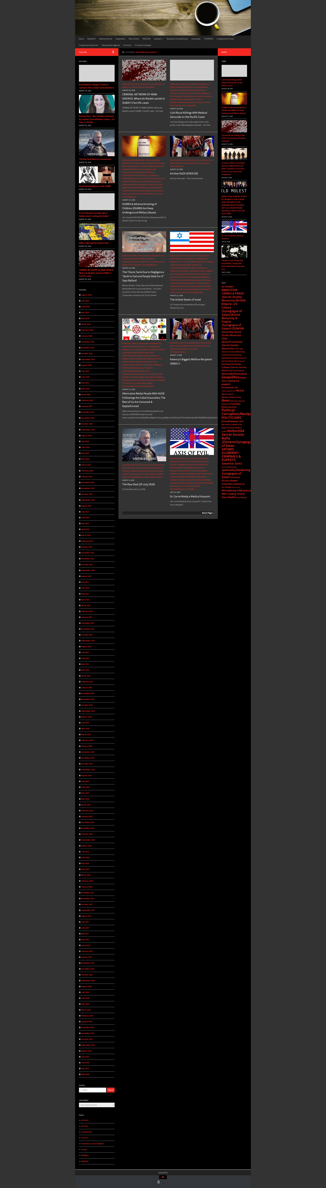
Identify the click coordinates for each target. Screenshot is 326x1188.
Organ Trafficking (146, 87)
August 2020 (86, 717)
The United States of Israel (185, 299)
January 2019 (86, 816)
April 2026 (85, 318)
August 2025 (86, 365)
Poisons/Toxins (176, 477)
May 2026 (85, 312)
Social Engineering (229, 467)
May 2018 (85, 863)
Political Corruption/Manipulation (137, 471)
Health (195, 471)
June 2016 (85, 998)
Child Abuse (146, 169)
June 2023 (85, 517)
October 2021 (87, 635)
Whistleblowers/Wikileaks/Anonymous (242, 490)
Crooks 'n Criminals (149, 175)
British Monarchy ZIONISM (202, 262)
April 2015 (85, 1074)
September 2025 (88, 359)
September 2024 (88, 429)
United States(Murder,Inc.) (145, 194)
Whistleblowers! (147, 386)
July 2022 (85, 582)
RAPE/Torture (176, 105)
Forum (84, 1149)
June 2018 (85, 857)
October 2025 (87, 353)
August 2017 (86, 916)
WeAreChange (236, 487)
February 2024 (87, 470)
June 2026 (85, 306)
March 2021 (86, 676)
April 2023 (85, 529)
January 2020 (86, 746)
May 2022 (85, 594)
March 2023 (86, 535)
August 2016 (86, 986)
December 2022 (87, 553)
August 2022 (86, 576)
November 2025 (87, 347)
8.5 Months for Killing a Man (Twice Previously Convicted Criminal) (233, 138)
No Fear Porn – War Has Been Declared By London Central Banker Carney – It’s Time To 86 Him (96, 119)
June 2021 (85, 658)
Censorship (195, 38)
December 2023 (87, 482)
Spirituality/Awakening (140, 191)
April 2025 (85, 388)
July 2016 (85, 992)
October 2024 (87, 424)
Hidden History (176, 163)
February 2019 (87, 810)
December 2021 (87, 623)
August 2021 (86, 646)
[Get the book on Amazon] (113, 52)
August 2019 (86, 775)
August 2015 (86, 1051)
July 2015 (85, 1057)
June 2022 (85, 588)
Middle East (127, 87)
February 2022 (87, 611)
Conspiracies (86, 1132)
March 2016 (86, 1010)
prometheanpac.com (232, 421)
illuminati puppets (230, 382)
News (135, 87)
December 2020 (87, 693)
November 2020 (87, 699)
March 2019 (86, 805)
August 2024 (86, 435)
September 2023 (88, 500)
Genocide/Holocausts (131, 84)
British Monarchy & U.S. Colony (135, 166)
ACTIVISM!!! (228, 286)
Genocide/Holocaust (234, 373)
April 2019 (85, 799)
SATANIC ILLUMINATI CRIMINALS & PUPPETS (231, 454)
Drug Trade (136, 359)
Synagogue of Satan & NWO (134, 383)
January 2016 (86, 1021)
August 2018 (86, 846)
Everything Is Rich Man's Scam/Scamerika (196, 271)
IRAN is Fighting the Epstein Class (94, 243)
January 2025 (86, 406)
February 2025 (87, 400)
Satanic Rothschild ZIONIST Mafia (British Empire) (142, 377)
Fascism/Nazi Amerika (180, 274)
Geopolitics (120, 38)
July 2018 (85, 851)
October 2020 (87, 705)
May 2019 (85, 793)
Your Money (241, 497)
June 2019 (85, 787)
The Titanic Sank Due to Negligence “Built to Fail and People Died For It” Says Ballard (143, 276)
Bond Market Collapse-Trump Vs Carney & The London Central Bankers (96, 86)
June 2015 (85, 1062)
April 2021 (85, 670)
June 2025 (85, 377)
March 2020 (86, 734)
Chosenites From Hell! (144, 172)
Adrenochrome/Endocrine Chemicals (137, 160)
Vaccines (191, 489)
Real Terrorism (189, 105)
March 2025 (86, 394)
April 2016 (85, 1004)
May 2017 (85, 933)
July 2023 (85, 511)
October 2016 (87, 974)
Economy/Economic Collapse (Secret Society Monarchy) (234, 367)
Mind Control (134, 38)
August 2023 (86, 506)
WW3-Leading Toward (154, 477)
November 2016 (87, 969)
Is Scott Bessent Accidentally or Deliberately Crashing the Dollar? (94, 214)
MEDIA (240, 390)
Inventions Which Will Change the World (194, 96)
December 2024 (87, 412)
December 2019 (87, 752)
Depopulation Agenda (111, 45)
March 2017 (86, 945)
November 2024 (87, 418)
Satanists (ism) (232, 463)
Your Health (229, 497)
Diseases (241, 361)
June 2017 (85, 928)
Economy (127, 45)
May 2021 (85, 664)
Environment (238, 370)
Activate (84, 1120)
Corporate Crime (137, 259)
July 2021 (85, 652)
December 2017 (87, 892)
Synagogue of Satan (231, 475)
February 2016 (87, 1015)
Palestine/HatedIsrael (193, 163)
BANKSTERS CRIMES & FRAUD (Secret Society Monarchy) (233, 295)
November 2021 (87, 629)
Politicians (197, 102)
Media (132, 368)
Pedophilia (226, 404)
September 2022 (88, 570)
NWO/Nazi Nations (237, 401)
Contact (84, 1138)
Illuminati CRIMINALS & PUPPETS (134, 181)
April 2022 (85, 599)
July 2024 (85, 441)
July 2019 (85, 781)
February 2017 (87, 951)
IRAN (124, 468)
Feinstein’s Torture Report (92, 1143)
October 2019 (87, 763)
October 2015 (87, 1039)
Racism (206, 102)
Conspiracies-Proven (225, 38)
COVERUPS (208, 38)
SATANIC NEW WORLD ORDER (195, 477)
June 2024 (85, 447)
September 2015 (88, 1045)
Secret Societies (138, 380)
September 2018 (88, 840)
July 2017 (85, 922)
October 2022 (87, 564)
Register (85, 1161)
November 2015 (87, 1033)
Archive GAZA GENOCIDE (184, 173)
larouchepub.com (230, 387)
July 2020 (85, 722)
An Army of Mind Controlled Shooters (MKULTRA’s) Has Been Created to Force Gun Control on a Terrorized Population (233, 169)
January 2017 (86, 957)
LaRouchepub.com (229, 391)
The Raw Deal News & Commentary (95, 159)
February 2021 (87, 681)
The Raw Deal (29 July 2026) (138, 484)
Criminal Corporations (232, 355)
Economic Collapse (143, 45)
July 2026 (85, 301)
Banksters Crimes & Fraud (177, 38)
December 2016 (87, 963)
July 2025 (85, 371)
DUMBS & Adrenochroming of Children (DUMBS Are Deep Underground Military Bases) (139, 208)
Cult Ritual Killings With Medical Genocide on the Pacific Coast (232, 82)
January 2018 (86, 887)
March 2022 (86, 605)
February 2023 (87, 541)
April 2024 (85, 459)
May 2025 (85, 383)
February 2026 (87, 330)
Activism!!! (91, 38)
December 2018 (87, 822)
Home (81, 38)
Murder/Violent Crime (179, 99)
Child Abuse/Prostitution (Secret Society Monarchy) (232, 343)
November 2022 (87, 558)
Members (85, 1155)
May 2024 (85, 453)
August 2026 (86, 295)
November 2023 (87, 488)
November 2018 (87, 828)
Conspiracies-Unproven (88, 45)
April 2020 (85, 728)
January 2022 (86, 617)
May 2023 (85, 523)
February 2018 (87, 881)
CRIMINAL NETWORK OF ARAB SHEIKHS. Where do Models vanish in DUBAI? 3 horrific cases (143, 98)
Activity (84, 1126)
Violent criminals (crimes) (232, 482)
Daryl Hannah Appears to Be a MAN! (95, 186)
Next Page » (208, 512)
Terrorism (235, 477)
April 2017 (85, 939)
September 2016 (88, 980)
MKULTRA (146, 38)
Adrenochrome (105, 38)
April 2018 (85, 869)
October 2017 (87, 904)
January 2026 (86, 336)
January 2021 (86, 687)
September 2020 (88, 711)
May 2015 (85, 1068)
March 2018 (86, 875)
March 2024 (86, 465)
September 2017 (88, 910)
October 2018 (87, 834)
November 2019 (87, 758)
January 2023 (86, 547)
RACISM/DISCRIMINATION (232, 424)
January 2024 (86, 476)
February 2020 (87, 740)
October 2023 (87, 494)
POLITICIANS (231, 417)
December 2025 (87, 342)
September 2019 (88, 769)
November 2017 (87, 898)
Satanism (157, 38)
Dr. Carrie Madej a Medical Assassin (190, 496)
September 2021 (88, 640)
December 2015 (87, 1027)
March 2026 (86, 324)
